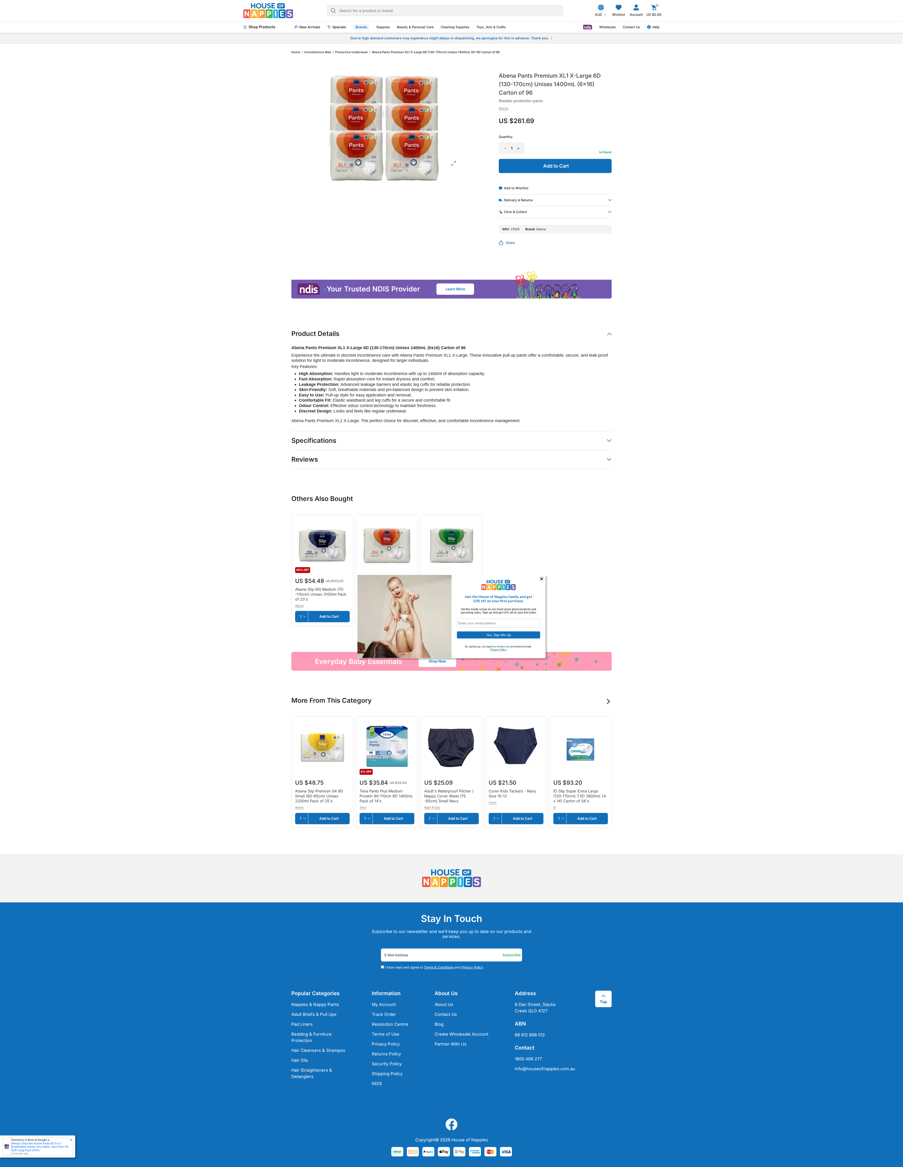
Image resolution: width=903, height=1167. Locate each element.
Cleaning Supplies (455, 27)
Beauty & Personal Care (415, 27)
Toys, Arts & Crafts (491, 27)
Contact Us (631, 27)
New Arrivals (309, 27)
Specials (339, 27)
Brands (361, 27)
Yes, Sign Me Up (498, 635)
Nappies (383, 27)
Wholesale (607, 27)
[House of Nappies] (268, 10)
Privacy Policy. (498, 649)
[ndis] (587, 27)
